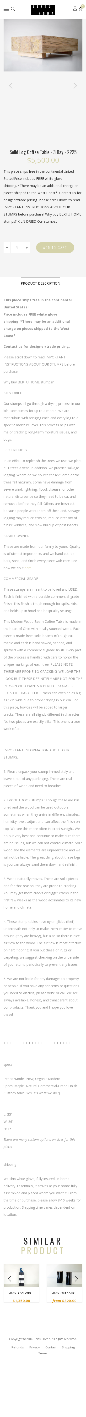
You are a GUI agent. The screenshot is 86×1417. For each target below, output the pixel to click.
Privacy (34, 1347)
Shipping (68, 1347)
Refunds (17, 1347)
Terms (43, 1353)
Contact (50, 1347)
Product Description (40, 283)
